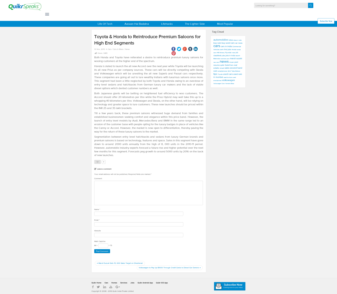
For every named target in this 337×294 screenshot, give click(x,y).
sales (227, 68)
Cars (110, 49)
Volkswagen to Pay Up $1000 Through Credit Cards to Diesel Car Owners (170, 268)
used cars (228, 74)
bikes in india (238, 40)
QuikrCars (229, 65)
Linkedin (196, 49)
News (127, 49)
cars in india (226, 46)
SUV (229, 71)
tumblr (190, 49)
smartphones (222, 71)
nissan (231, 62)
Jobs (132, 283)
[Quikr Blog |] (23, 7)
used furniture (228, 77)
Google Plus (184, 49)
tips (215, 74)
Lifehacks (167, 24)
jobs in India (230, 56)
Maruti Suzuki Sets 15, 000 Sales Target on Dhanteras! (120, 263)
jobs (223, 56)
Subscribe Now (326, 21)
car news (238, 43)
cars (216, 46)
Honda (234, 49)
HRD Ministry (221, 52)
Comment (98, 179)
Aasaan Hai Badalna (137, 24)
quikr (222, 65)
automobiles (220, 40)
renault (222, 68)
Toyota (220, 74)
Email (97, 220)
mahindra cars (224, 58)
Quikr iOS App (162, 283)
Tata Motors (235, 71)
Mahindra (216, 59)
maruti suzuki (236, 59)
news (224, 62)
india (233, 52)
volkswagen (228, 80)
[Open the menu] (47, 15)
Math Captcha (99, 241)
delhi (222, 49)
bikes (231, 40)
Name (97, 209)
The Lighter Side (195, 24)
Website (97, 231)
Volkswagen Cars (219, 83)
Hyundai (228, 52)
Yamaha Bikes (229, 83)
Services (123, 283)
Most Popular (225, 24)
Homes (114, 283)
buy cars (217, 43)
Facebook (173, 49)
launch (238, 56)
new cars (216, 62)
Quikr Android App (145, 283)
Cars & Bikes (118, 49)
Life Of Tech (105, 24)
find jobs (227, 49)
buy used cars (228, 43)
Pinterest (173, 53)
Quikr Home (96, 283)
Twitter (179, 49)
